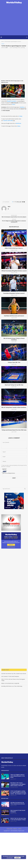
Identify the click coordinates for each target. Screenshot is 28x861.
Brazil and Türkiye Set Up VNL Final (14, 385)
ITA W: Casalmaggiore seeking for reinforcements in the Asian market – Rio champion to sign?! (18, 792)
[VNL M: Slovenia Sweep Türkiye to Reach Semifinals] (14, 328)
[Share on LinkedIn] (18, 201)
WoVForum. (18, 123)
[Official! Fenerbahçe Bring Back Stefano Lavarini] (14, 260)
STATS (13, 104)
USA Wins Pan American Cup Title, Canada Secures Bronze (13, 673)
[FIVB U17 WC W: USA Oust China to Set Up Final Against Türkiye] (14, 237)
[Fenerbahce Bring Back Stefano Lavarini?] (14, 283)
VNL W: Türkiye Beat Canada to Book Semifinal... (14, 407)
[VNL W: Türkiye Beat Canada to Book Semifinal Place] (14, 397)
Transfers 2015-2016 (8, 120)
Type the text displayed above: (8, 473)
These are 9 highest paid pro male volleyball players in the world (17, 776)
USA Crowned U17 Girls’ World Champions (10, 676)
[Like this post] (13, 201)
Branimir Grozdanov (11, 101)
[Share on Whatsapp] (21, 201)
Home (2, 41)
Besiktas (22, 107)
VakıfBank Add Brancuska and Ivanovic (14, 316)
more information (10, 857)
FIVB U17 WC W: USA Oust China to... (14, 248)
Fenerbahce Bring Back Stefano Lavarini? (14, 293)
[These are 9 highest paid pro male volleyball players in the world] (5, 776)
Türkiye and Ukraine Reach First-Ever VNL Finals (14, 430)
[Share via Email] (24, 201)
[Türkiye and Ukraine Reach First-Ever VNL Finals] (14, 419)
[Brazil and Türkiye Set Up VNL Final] (14, 374)
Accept (17, 857)
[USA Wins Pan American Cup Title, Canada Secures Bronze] (5, 804)
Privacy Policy (9, 828)
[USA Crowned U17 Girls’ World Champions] (5, 812)
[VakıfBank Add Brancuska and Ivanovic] (14, 305)
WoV (7, 47)
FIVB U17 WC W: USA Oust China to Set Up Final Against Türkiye (18, 819)
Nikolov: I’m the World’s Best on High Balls (10, 683)
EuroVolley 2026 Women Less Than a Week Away (11, 686)
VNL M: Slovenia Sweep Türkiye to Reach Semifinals (14, 339)
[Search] (26, 37)
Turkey (20, 116)
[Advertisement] (14, 20)
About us (15, 828)
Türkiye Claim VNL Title (14, 362)
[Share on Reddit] (20, 201)
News (19, 126)
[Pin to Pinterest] (17, 201)
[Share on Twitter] (16, 201)
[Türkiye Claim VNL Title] (14, 352)
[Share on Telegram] (22, 201)
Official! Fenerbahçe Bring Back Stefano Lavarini (14, 271)
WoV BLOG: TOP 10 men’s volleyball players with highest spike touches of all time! (17, 784)
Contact (19, 828)
